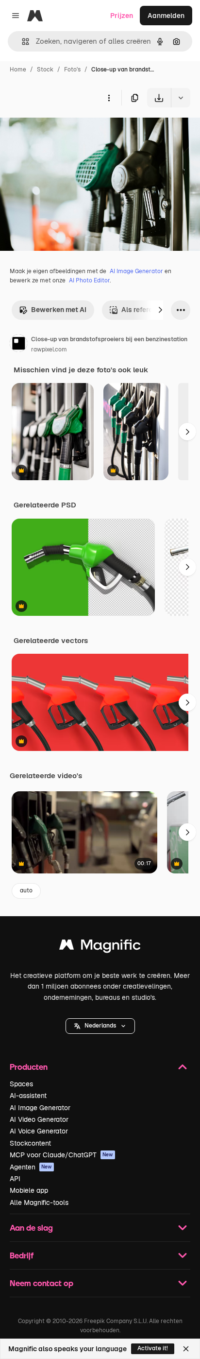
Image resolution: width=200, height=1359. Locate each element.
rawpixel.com (49, 349)
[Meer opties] (108, 97)
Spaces (21, 1084)
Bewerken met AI (58, 309)
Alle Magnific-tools (39, 1202)
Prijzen (121, 15)
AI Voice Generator (39, 1131)
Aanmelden (166, 15)
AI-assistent (28, 1095)
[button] (100, 1026)
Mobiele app (29, 1190)
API (15, 1178)
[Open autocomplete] (21, 41)
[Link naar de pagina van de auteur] (18, 344)
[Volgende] (160, 310)
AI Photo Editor (89, 280)
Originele (64, 130)
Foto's (72, 69)
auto (26, 890)
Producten (29, 1067)
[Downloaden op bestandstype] (180, 97)
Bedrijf (21, 1255)
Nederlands (100, 1025)
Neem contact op (41, 1283)
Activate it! (152, 1348)
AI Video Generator (39, 1119)
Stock (45, 69)
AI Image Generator (136, 271)
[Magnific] (100, 947)
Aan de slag (31, 1227)
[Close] (186, 1349)
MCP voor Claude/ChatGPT (61, 1154)
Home (18, 69)
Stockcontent (30, 1143)
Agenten (31, 1167)
